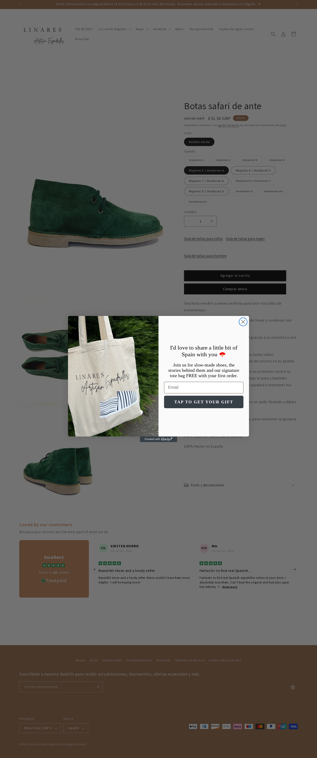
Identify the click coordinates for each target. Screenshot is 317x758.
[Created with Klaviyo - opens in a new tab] (158, 439)
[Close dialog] (243, 322)
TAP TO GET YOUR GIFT (203, 402)
